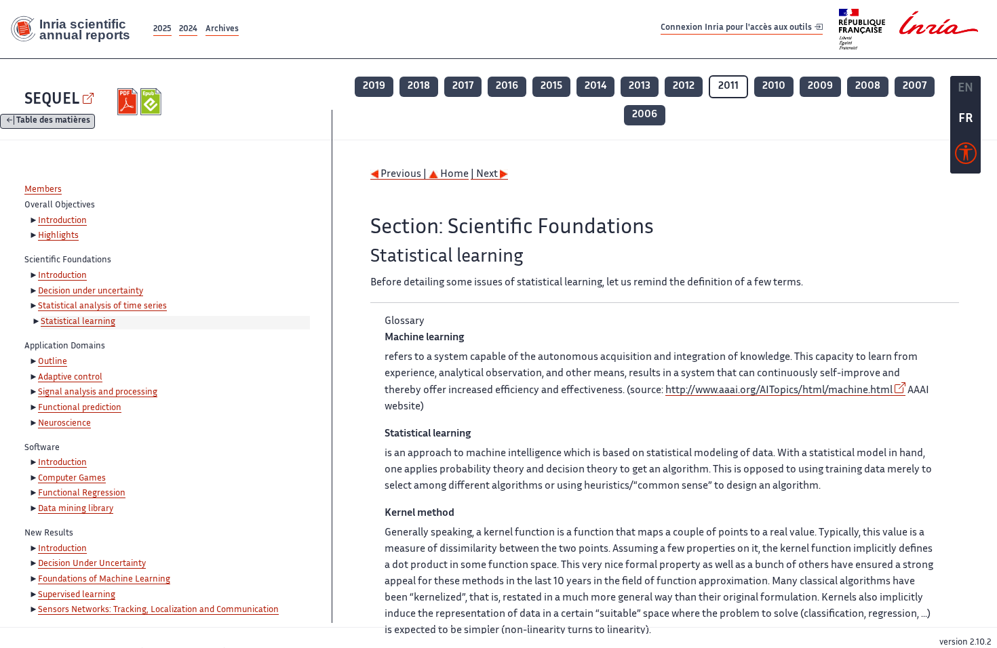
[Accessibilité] (966, 157)
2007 (914, 86)
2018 (419, 86)
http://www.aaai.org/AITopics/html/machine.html (779, 390)
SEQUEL (51, 100)
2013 (639, 86)
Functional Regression (81, 493)
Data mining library (75, 509)
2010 (773, 86)
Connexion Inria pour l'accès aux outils (737, 29)
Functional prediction (79, 408)
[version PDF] (129, 101)
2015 (551, 86)
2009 (820, 86)
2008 (867, 86)
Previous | (403, 174)
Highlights (58, 236)
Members (43, 190)
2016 (507, 86)
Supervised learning (76, 595)
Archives (222, 29)
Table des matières (53, 121)
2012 (684, 86)
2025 (162, 29)
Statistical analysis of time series (102, 306)
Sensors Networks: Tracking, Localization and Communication (158, 610)
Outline (52, 362)
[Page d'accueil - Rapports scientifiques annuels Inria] (75, 29)
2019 (374, 86)
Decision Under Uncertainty (92, 564)
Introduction (62, 221)
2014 (595, 86)
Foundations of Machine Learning (104, 579)
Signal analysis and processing (97, 392)
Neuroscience (64, 424)
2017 (462, 86)
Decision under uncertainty (90, 291)
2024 (188, 29)
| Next (485, 174)
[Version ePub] (152, 101)
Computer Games (72, 478)
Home (453, 174)
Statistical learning (78, 322)
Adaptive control (70, 377)
